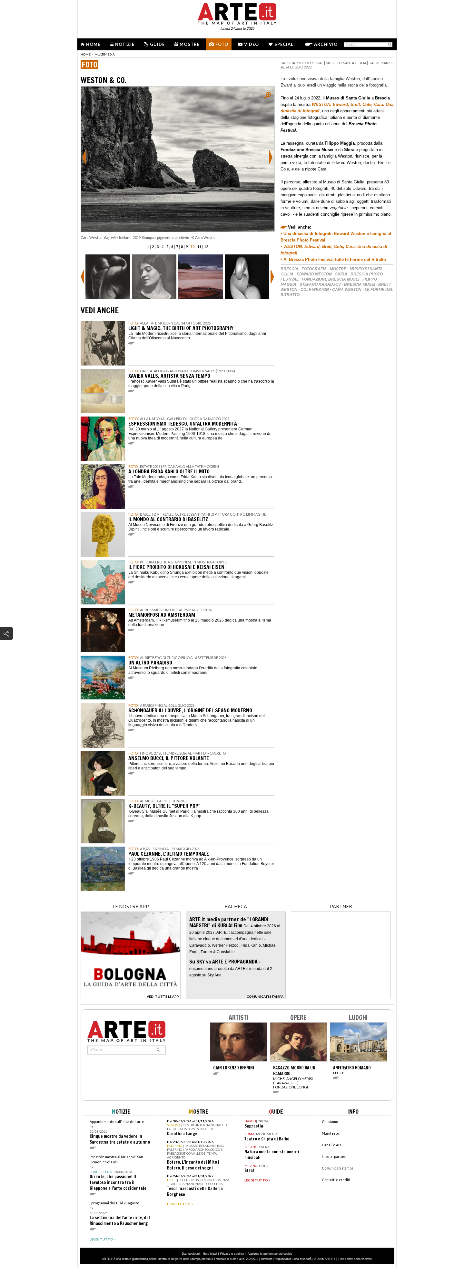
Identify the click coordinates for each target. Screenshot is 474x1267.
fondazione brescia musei (330, 279)
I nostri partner (334, 1156)
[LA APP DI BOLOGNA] (130, 997)
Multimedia (104, 54)
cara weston (346, 289)
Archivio (326, 44)
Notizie (124, 44)
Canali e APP (332, 1145)
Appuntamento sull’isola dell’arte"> (120, 1132)
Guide (157, 44)
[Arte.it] (237, 13)
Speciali (284, 44)
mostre (338, 269)
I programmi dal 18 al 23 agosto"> (120, 1213)
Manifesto (330, 1133)
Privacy (225, 1253)
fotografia (314, 269)
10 (192, 246)
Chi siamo (330, 1121)
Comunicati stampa (337, 1168)
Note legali (210, 1253)
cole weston (315, 289)
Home (93, 44)
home (86, 54)
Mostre (190, 44)
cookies (239, 1253)
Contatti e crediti (336, 1180)
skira (341, 274)
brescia (289, 269)
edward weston (314, 274)
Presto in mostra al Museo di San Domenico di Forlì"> (118, 1173)
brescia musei (359, 284)
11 (199, 246)
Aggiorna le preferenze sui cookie (270, 1253)
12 (206, 246)
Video (251, 44)
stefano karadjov (320, 284)
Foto (221, 44)
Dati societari (191, 1253)
